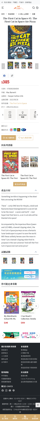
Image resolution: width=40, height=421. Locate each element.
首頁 (3, 14)
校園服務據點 (6, 378)
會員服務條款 (26, 356)
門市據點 (4, 375)
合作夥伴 (4, 362)
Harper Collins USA (15, 96)
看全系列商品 (20, 184)
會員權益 (24, 350)
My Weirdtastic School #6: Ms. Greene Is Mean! (11, 317)
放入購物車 (10, 137)
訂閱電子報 (25, 353)
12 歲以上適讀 (23, 14)
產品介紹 (5, 190)
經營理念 (4, 353)
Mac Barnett (11, 92)
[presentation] (2, 115)
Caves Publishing (28, 378)
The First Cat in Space (18, 103)
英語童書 (11, 14)
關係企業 (4, 359)
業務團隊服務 (6, 381)
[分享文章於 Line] (8, 76)
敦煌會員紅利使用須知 (29, 359)
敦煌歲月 (4, 350)
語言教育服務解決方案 (29, 381)
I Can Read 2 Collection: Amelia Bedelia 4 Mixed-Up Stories (28, 317)
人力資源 (4, 356)
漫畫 (33, 14)
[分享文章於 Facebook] (4, 76)
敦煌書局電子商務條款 (29, 367)
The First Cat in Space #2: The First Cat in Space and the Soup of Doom (29, 176)
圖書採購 (24, 375)
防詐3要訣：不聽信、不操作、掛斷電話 (17, 2)
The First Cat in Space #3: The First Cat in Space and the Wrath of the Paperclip (10, 176)
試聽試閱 (5, 252)
